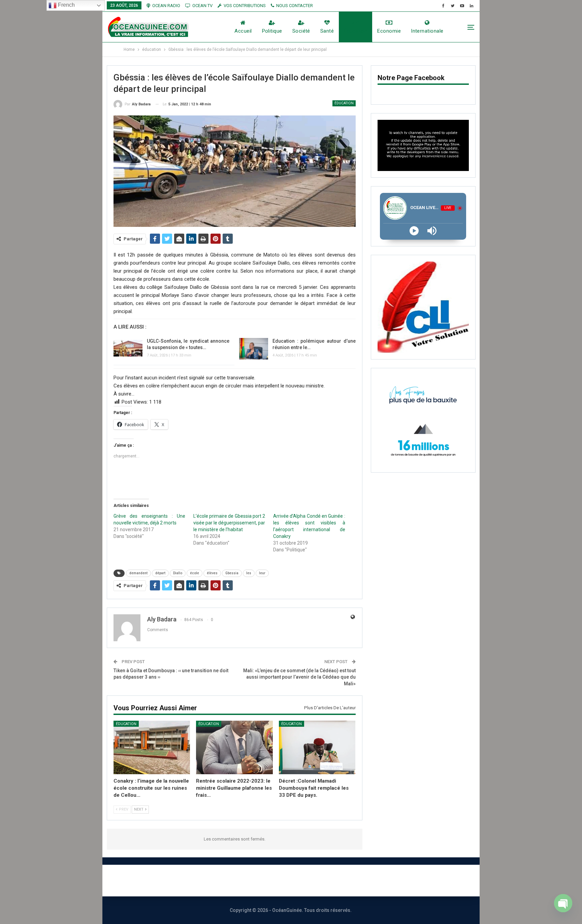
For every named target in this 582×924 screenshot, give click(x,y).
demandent (138, 573)
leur (262, 573)
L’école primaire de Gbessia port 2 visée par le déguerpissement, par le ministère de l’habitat (229, 522)
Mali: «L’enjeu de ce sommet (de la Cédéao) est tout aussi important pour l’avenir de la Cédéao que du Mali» (299, 677)
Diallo (177, 573)
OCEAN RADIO (166, 5)
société (301, 31)
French (66, 5)
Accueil (243, 31)
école (194, 573)
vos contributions (245, 5)
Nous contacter (266, 880)
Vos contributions (366, 880)
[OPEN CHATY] (563, 906)
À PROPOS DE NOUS (203, 880)
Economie (389, 31)
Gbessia (231, 573)
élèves (212, 573)
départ (160, 573)
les (248, 573)
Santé (327, 31)
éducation (355, 31)
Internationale (427, 31)
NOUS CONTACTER (294, 5)
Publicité (315, 880)
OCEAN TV (202, 5)
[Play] (414, 230)
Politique (272, 31)
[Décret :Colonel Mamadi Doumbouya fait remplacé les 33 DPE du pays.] (317, 747)
